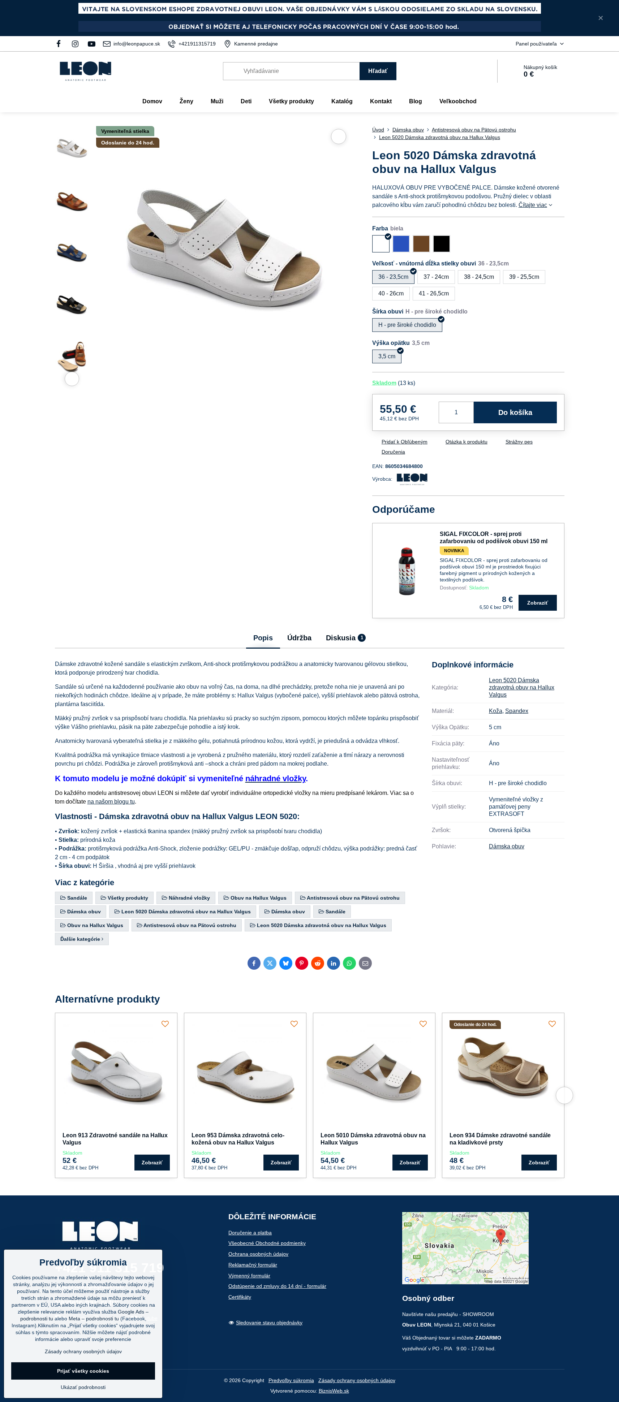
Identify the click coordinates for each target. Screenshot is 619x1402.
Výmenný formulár (249, 1275)
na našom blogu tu (111, 802)
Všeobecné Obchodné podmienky (267, 1243)
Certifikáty (239, 1297)
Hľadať (378, 71)
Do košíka (515, 412)
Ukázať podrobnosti (83, 1387)
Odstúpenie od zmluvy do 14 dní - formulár (277, 1286)
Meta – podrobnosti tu (94, 1318)
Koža (495, 711)
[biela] (381, 243)
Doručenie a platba (250, 1233)
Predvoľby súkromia (291, 1380)
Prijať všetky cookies (83, 1371)
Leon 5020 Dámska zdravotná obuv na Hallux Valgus (521, 687)
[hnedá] (421, 243)
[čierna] (441, 243)
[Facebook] (61, 43)
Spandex (516, 711)
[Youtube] (91, 43)
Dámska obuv (506, 846)
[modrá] (401, 243)
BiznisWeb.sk (334, 1391)
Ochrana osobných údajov (258, 1254)
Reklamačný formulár (252, 1265)
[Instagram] (75, 43)
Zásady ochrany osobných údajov (356, 1380)
